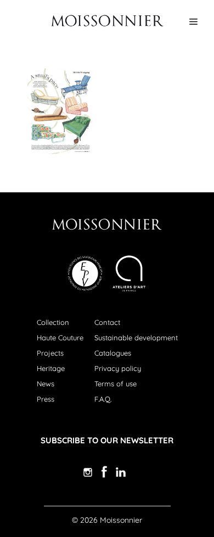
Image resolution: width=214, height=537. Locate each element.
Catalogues (112, 353)
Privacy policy (117, 368)
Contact (107, 322)
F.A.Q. (102, 399)
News (45, 383)
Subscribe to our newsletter (107, 440)
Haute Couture (60, 337)
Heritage (51, 368)
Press (45, 399)
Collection (53, 322)
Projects (50, 353)
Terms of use (115, 383)
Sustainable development (136, 337)
